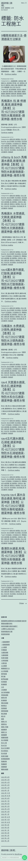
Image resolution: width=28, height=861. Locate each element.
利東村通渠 (4, 658)
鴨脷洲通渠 (4, 769)
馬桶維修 (4, 764)
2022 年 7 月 (5, 801)
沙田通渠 (4, 690)
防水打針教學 (10, 141)
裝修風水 (22, 83)
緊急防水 (11, 91)
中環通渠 (4, 650)
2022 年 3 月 (5, 812)
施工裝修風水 (13, 146)
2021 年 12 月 (5, 817)
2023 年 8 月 (5, 777)
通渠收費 (13, 93)
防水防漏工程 (20, 150)
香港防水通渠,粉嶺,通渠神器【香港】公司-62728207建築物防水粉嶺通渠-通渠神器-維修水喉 (13, 556)
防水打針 (17, 87)
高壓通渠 (4, 767)
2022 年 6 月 (5, 804)
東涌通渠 (4, 684)
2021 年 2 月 (5, 841)
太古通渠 (4, 666)
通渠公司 (4, 721)
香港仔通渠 (4, 756)
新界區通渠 (4, 679)
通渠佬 (19, 91)
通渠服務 (6, 87)
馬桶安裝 (4, 761)
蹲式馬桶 (4, 714)
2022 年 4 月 (5, 809)
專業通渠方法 (5, 668)
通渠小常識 (14, 85)
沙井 (18, 83)
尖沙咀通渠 (4, 671)
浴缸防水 (19, 89)
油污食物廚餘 (12, 89)
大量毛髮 (20, 81)
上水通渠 (4, 647)
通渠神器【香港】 (8, 850)
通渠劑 (23, 91)
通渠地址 (8, 85)
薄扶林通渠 (4, 703)
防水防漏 (24, 141)
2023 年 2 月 (5, 788)
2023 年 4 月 (5, 782)
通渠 (15, 91)
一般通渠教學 (5, 642)
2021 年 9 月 (5, 825)
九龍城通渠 (4, 655)
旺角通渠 (4, 682)
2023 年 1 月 (5, 790)
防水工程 (12, 87)
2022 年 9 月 (5, 798)
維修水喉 (5, 91)
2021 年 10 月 (5, 822)
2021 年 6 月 (5, 833)
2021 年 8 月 (5, 827)
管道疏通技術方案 (6, 631)
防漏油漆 (10, 152)
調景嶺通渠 (4, 711)
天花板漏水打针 (16, 143)
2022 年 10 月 (5, 796)
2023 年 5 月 (5, 780)
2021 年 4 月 (5, 838)
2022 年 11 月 (5, 793)
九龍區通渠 (4, 652)
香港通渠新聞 (5, 759)
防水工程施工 (6, 96)
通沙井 (3, 716)
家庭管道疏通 (5, 634)
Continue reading (10, 74)
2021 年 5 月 (5, 835)
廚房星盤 (9, 83)
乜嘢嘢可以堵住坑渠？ (8, 629)
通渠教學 (20, 85)
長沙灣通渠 (4, 740)
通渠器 (3, 93)
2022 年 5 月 (5, 806)
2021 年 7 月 (5, 830)
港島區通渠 (4, 695)
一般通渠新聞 (13, 81)
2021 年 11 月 (5, 820)
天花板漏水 (9, 143)
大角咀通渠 (4, 660)
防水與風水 (20, 96)
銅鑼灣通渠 (4, 737)
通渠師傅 (8, 93)
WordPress (18, 854)
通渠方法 (4, 732)
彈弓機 (14, 83)
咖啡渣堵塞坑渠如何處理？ (9, 626)
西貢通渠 (4, 708)
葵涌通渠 (4, 700)
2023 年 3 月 (5, 785)
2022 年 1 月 (5, 814)
